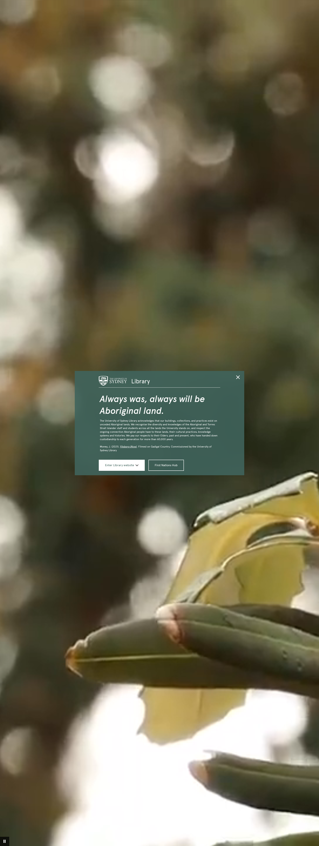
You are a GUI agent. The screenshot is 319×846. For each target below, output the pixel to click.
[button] (238, 377)
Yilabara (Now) (128, 446)
